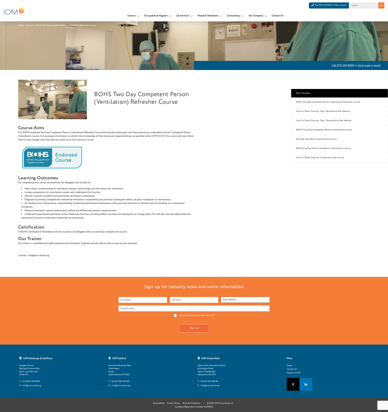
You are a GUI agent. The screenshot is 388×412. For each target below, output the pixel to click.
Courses (29, 25)
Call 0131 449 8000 (343, 65)
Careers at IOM (293, 372)
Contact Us (277, 15)
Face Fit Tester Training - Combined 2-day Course (320, 157)
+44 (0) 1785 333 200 (120, 381)
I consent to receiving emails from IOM (196, 315)
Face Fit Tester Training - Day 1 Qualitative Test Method (323, 111)
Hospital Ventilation (207, 15)
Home (21, 25)
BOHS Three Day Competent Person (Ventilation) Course (324, 129)
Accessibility (159, 403)
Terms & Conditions (191, 403)
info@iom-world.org (31, 385)
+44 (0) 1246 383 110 (209, 381)
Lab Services (182, 15)
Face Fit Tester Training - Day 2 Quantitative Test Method (323, 120)
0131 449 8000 (325, 5)
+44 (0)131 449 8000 (31, 381)
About (290, 365)
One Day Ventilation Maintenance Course (316, 139)
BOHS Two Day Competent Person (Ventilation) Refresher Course (328, 102)
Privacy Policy (173, 403)
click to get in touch (369, 65)
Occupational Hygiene (155, 15)
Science (131, 15)
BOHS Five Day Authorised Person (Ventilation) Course (323, 148)
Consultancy (233, 15)
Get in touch (340, 5)
